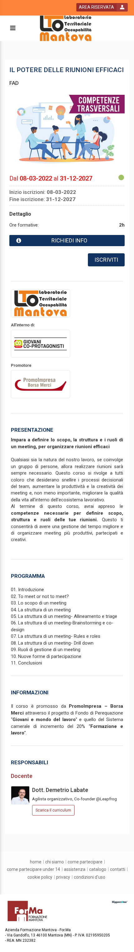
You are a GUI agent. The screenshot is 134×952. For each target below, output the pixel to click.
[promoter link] (40, 384)
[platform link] (65, 28)
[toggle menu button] (12, 28)
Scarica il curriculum (53, 810)
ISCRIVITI (106, 259)
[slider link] (119, 902)
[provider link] (40, 303)
